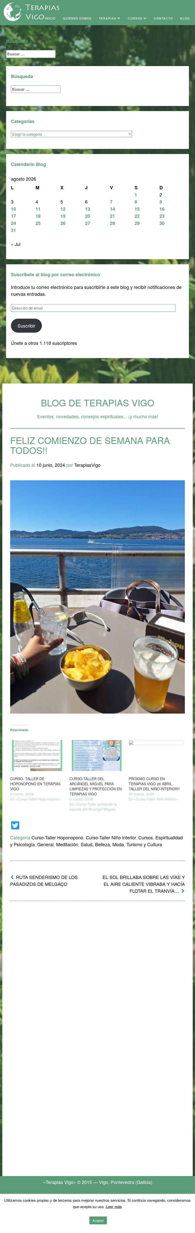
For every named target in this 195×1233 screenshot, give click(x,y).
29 (137, 223)
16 (162, 209)
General (45, 844)
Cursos (145, 837)
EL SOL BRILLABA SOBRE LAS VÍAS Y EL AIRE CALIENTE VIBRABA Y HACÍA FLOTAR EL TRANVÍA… (144, 884)
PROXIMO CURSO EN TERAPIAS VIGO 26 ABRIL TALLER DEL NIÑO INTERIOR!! (154, 783)
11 (38, 209)
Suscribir (26, 325)
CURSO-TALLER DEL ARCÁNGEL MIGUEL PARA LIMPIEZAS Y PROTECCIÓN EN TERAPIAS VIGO (96, 786)
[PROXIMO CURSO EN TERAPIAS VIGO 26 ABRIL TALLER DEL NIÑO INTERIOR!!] (156, 755)
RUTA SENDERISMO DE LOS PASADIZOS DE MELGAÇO (44, 880)
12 (63, 209)
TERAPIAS (108, 18)
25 (38, 223)
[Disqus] (97, 971)
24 (13, 223)
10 (13, 209)
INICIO (50, 18)
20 (87, 216)
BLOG (185, 18)
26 (63, 223)
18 (38, 216)
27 (87, 223)
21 (112, 216)
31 (13, 230)
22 (137, 216)
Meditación (67, 844)
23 (162, 216)
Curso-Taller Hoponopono (57, 837)
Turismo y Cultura (144, 844)
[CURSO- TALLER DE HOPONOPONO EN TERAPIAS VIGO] (37, 755)
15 (137, 209)
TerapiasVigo (87, 464)
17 (13, 216)
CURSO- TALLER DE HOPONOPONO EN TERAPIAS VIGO (35, 783)
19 (63, 216)
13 (87, 209)
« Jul (16, 244)
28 (112, 223)
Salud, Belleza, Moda (102, 844)
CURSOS (135, 18)
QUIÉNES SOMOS (77, 18)
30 (162, 223)
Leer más (114, 1206)
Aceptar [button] (98, 1220)
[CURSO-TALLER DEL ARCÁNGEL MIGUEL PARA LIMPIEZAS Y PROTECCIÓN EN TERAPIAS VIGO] (97, 755)
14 (112, 209)
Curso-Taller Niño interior (111, 837)
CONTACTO (163, 18)
